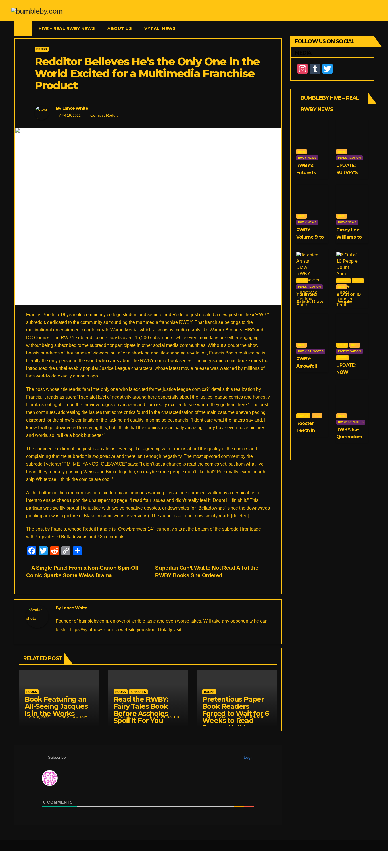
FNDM (302, 280)
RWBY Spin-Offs (311, 351)
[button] (370, 28)
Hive (301, 151)
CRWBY (343, 280)
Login (248, 757)
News (342, 357)
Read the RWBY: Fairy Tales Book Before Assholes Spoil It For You (141, 710)
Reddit (112, 115)
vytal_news (160, 28)
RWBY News (307, 157)
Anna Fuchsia (72, 717)
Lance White (75, 108)
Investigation (349, 157)
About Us (119, 28)
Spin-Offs (138, 691)
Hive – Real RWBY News (67, 28)
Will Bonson (251, 717)
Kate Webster (164, 717)
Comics (97, 115)
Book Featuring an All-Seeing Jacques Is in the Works (56, 706)
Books (41, 49)
